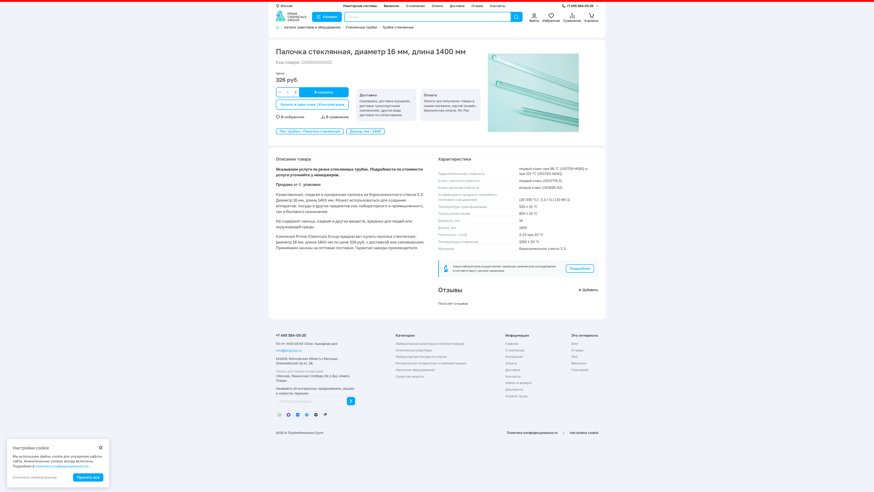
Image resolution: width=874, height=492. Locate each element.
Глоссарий (579, 370)
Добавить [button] (590, 290)
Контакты (497, 6)
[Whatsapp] (279, 414)
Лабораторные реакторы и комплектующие (430, 344)
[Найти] (516, 17)
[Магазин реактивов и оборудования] (280, 27)
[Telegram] (306, 414)
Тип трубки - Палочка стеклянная (310, 131)
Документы (514, 389)
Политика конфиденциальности (532, 433)
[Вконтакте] (297, 414)
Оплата (437, 6)
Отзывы (477, 6)
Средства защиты (410, 376)
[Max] (288, 414)
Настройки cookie (584, 433)
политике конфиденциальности (61, 466)
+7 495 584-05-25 (580, 6)
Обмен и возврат (518, 383)
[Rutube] (325, 414)
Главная (511, 344)
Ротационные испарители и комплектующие (431, 363)
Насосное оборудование (415, 370)
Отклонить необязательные (35, 477)
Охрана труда (516, 396)
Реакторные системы (360, 6)
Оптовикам (514, 357)
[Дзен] (316, 414)
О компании (415, 6)
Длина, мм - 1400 (365, 131)
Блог (574, 344)
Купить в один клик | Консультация (312, 104)
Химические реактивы (414, 350)
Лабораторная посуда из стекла (421, 357)
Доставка (457, 6)
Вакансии (391, 6)
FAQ (574, 357)
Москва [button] (286, 6)
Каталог (330, 16)
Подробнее (580, 268)
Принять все (88, 477)
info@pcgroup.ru (289, 350)
